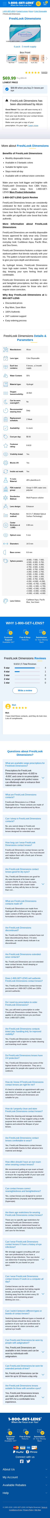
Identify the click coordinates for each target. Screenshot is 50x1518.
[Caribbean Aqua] (23, 58)
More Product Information (22, 192)
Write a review (25, 690)
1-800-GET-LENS (21, 3)
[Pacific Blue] (34, 58)
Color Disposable (40, 11)
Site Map (38, 1510)
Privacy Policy (28, 1510)
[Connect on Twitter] (28, 1461)
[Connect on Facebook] (22, 1461)
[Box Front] (12, 58)
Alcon (31, 11)
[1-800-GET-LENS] (25, 1423)
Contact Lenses (22, 11)
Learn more (33, 125)
